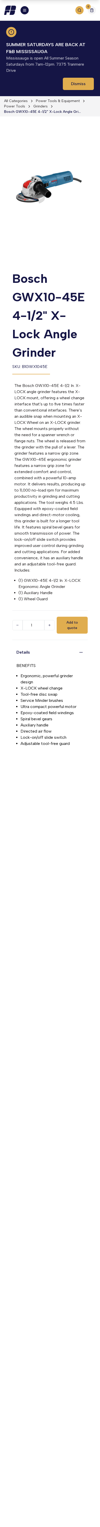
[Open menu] (25, 10)
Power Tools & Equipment (58, 101)
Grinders (40, 106)
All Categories (16, 101)
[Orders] (92, 10)
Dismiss (78, 83)
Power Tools (14, 106)
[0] (92, 10)
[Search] (79, 10)
